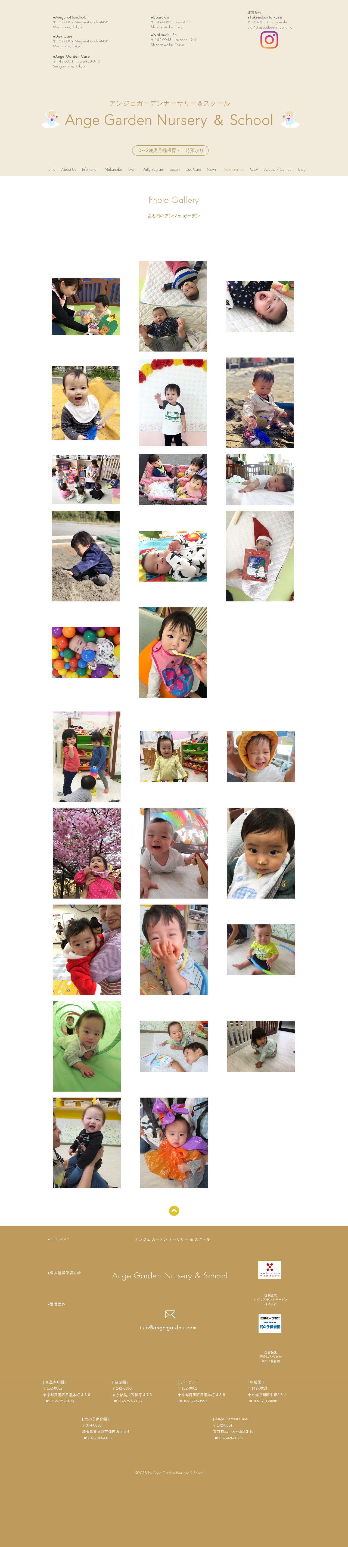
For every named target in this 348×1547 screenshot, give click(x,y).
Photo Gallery (174, 199)
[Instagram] (269, 40)
